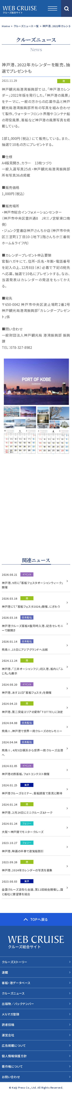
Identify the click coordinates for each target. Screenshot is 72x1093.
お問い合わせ (11, 1077)
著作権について (12, 1066)
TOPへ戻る (39, 919)
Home (6, 26)
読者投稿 (8, 1024)
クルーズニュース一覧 (26, 26)
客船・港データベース (16, 983)
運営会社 (8, 1035)
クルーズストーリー (14, 962)
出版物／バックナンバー (18, 1004)
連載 (5, 972)
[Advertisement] (36, 504)
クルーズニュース (13, 993)
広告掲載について (14, 1045)
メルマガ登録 (10, 1014)
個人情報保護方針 (14, 1056)
